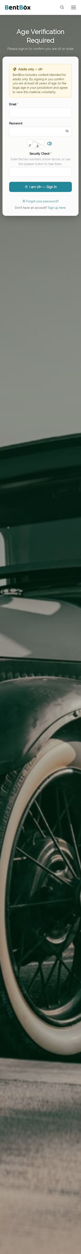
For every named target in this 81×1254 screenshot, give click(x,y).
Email (13, 104)
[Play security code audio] (49, 144)
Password (15, 123)
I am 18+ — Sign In (43, 187)
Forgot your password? (42, 201)
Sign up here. (57, 207)
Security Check (40, 153)
